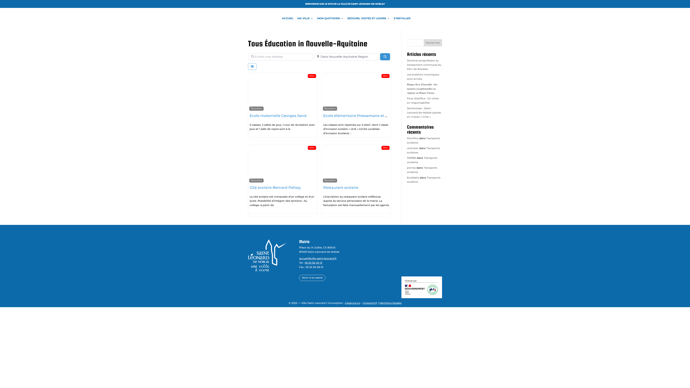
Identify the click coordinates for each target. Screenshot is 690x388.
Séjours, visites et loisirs (366, 18)
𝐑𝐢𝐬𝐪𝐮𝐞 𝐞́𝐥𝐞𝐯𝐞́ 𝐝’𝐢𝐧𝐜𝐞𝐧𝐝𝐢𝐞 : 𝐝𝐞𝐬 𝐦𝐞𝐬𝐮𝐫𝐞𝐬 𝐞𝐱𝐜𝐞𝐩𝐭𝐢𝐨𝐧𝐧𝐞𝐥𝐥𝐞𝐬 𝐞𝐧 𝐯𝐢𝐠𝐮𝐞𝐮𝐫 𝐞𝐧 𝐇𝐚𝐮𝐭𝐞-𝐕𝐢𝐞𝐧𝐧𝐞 (422, 89)
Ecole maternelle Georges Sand (278, 116)
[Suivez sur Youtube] (361, 269)
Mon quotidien (328, 18)
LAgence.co (352, 303)
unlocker (412, 148)
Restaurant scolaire (340, 187)
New (311, 76)
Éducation (256, 108)
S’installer (402, 18)
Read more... (300, 129)
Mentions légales (391, 303)
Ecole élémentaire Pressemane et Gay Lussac (364, 116)
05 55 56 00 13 (313, 262)
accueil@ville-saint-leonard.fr (318, 258)
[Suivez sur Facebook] (353, 269)
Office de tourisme (413, 247)
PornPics (412, 138)
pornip (411, 167)
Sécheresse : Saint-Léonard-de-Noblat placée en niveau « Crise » (424, 113)
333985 (411, 158)
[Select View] (252, 66)
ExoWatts (413, 177)
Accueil (287, 18)
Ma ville (303, 18)
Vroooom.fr (370, 303)
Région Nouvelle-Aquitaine (419, 269)
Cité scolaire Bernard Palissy (275, 187)
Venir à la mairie (312, 277)
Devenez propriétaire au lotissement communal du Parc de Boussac (424, 65)
